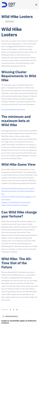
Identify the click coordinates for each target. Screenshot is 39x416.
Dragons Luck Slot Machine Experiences (15, 202)
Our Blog (4, 407)
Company (4, 388)
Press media (5, 401)
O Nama (4, 392)
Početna (4, 385)
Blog (3, 411)
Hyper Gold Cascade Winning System (14, 205)
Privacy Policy (6, 414)
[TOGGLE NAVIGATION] (31, 4)
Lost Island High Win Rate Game (13, 110)
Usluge (4, 398)
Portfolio (4, 404)
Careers (4, 395)
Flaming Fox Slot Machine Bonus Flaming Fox (17, 188)
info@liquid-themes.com (23, 365)
